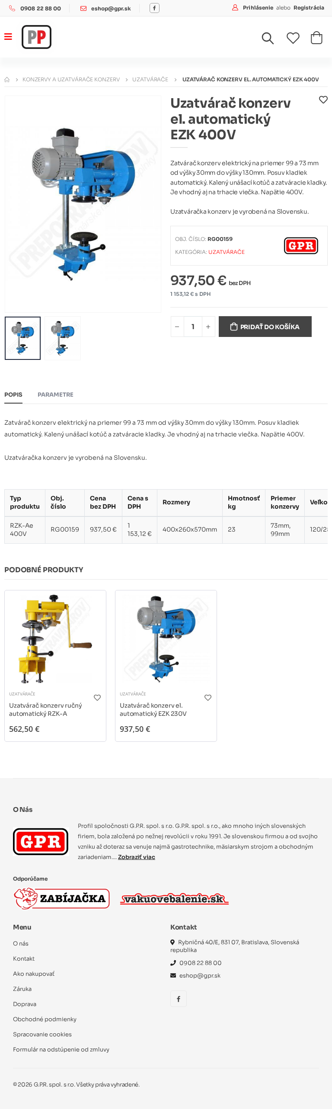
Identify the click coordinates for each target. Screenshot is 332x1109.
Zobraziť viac (136, 857)
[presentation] (18, 204)
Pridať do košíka (270, 327)
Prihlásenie (259, 7)
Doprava (24, 1004)
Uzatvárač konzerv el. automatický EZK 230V (153, 710)
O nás (21, 943)
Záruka (22, 989)
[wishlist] (298, 38)
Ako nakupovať (33, 974)
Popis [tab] (13, 394)
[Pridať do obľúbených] (323, 121)
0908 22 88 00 (40, 8)
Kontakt (24, 958)
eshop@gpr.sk (111, 8)
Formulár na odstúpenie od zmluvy (61, 1049)
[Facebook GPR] (155, 8)
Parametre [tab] (55, 394)
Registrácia (309, 7)
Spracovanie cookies (42, 1034)
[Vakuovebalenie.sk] (174, 898)
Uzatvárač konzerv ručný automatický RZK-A (45, 710)
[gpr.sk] (41, 841)
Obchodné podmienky (45, 1019)
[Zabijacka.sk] (62, 898)
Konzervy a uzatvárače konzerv (71, 79)
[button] (273, 40)
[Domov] (7, 79)
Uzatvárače (150, 79)
